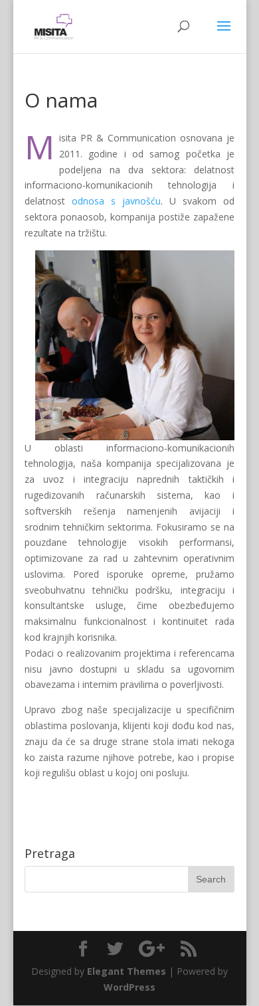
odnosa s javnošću (116, 201)
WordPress (129, 987)
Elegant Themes (126, 971)
